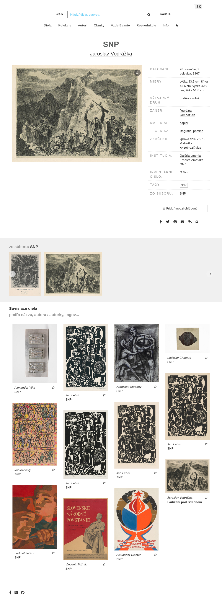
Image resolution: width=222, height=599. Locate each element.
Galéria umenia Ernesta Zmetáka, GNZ (192, 160)
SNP (183, 185)
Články (99, 25)
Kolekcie (65, 25)
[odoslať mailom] (182, 222)
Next (209, 274)
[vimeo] (17, 592)
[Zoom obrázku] (77, 113)
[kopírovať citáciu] (197, 222)
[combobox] (110, 14)
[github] (24, 592)
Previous (12, 274)
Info (166, 25)
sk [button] (198, 6)
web (59, 14)
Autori (82, 25)
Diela (48, 25)
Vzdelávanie (120, 25)
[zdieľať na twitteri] (167, 221)
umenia (164, 14)
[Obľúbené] (177, 25)
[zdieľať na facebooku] (160, 221)
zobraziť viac (192, 147)
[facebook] (11, 592)
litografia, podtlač (191, 131)
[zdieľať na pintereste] (175, 221)
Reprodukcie (146, 25)
